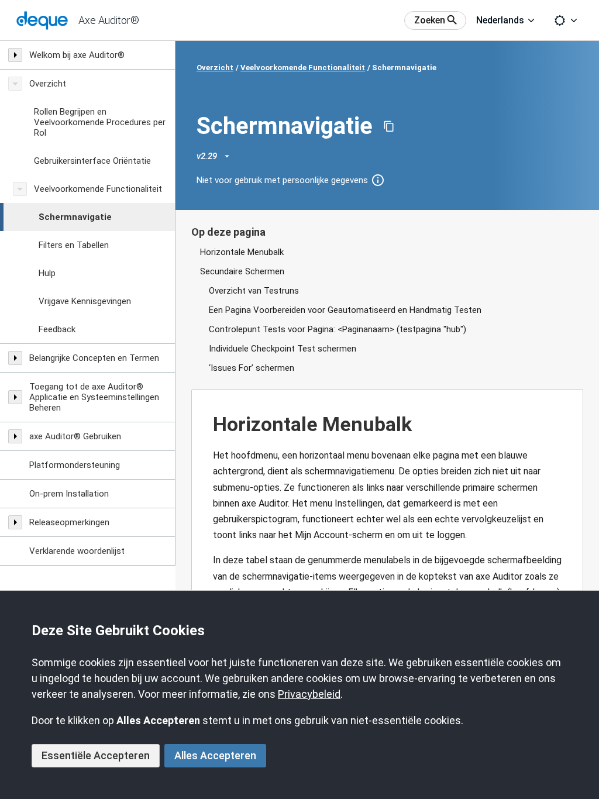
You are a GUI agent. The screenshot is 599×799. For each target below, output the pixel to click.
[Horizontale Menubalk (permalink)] (207, 425)
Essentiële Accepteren (96, 755)
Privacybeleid (309, 694)
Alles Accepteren (215, 755)
